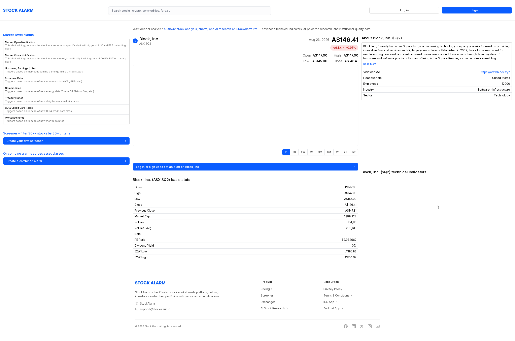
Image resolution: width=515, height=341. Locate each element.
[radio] (286, 152)
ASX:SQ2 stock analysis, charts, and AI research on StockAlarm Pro (211, 29)
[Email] (378, 326)
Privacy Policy (332, 289)
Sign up (477, 10)
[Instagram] (370, 326)
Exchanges (268, 302)
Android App (331, 308)
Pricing (265, 289)
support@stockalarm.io (155, 309)
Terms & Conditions (336, 295)
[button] (66, 45)
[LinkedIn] (354, 326)
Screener (267, 295)
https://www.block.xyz (495, 72)
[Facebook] (346, 326)
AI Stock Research (273, 308)
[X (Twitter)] (362, 326)
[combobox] (189, 10)
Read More (369, 63)
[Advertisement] (437, 134)
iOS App (328, 302)
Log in (404, 10)
